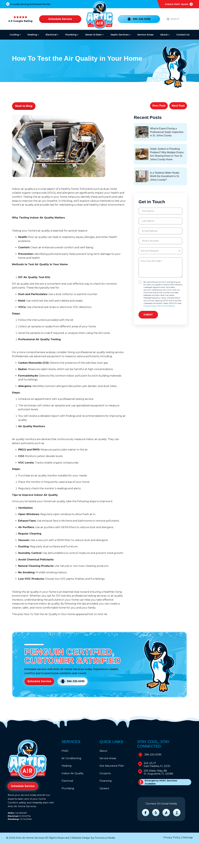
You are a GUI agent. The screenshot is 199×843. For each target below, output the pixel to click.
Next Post (178, 105)
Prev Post (159, 105)
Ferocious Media (105, 837)
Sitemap (188, 837)
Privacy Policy (149, 306)
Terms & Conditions (166, 306)
